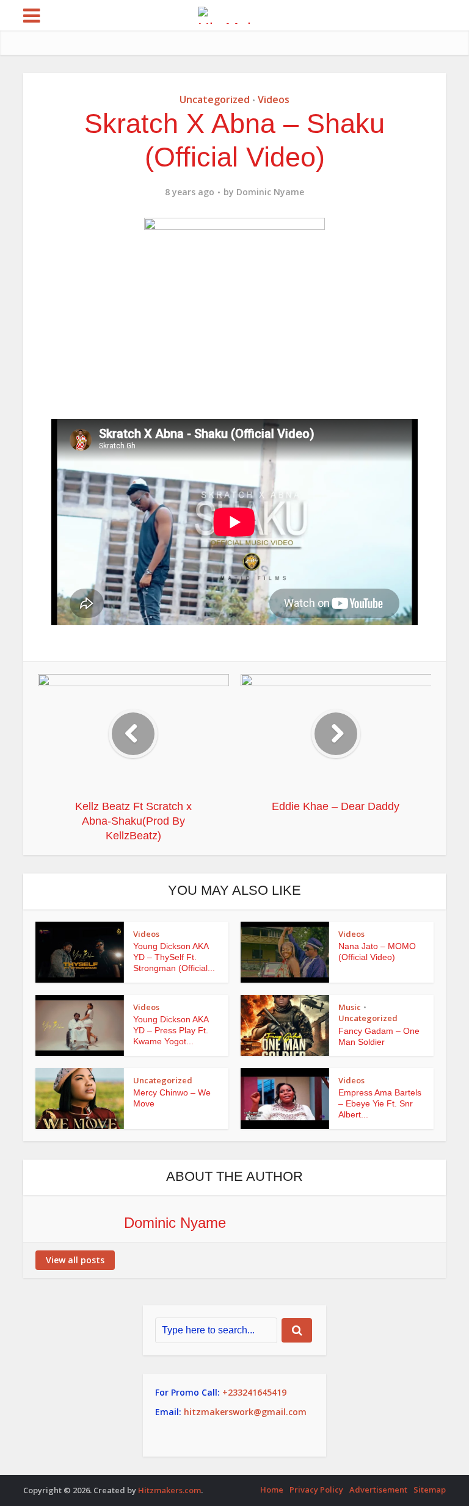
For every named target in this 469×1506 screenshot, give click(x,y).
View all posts (75, 1260)
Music (349, 1007)
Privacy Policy (316, 1489)
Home (271, 1489)
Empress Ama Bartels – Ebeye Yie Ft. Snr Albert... (379, 1103)
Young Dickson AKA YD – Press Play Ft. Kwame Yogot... (170, 1030)
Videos (273, 99)
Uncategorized (215, 99)
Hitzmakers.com (169, 1490)
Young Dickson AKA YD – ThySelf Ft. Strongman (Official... (174, 957)
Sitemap (429, 1489)
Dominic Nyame (270, 192)
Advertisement (378, 1489)
